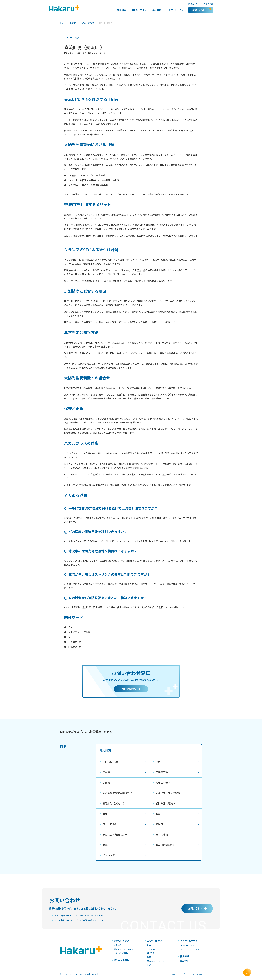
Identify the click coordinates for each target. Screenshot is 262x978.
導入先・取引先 (139, 10)
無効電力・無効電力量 (115, 834)
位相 (158, 761)
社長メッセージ (153, 945)
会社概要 (151, 949)
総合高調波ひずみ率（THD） (119, 793)
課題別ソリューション (123, 949)
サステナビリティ (175, 10)
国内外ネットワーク (155, 961)
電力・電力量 (110, 824)
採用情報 (184, 956)
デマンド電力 (110, 855)
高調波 (106, 772)
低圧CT (71, 637)
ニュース (194, 4)
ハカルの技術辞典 (87, 23)
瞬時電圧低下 (163, 782)
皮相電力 (160, 824)
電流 (70, 627)
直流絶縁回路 (74, 646)
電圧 (105, 813)
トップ (62, 23)
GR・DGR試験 (110, 761)
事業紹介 (121, 10)
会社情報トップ (154, 940)
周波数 (106, 782)
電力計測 (105, 750)
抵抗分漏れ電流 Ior (166, 803)
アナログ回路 (74, 641)
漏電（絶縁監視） (165, 845)
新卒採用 (209, 4)
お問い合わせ (198, 10)
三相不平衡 (162, 772)
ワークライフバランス (189, 949)
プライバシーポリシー (192, 974)
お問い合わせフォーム (131, 689)
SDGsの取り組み (187, 945)
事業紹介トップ (121, 940)
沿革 (149, 957)
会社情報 (156, 10)
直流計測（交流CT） (114, 803)
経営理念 (151, 953)
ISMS (149, 965)
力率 (105, 845)
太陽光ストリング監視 (79, 632)
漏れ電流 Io (162, 834)
